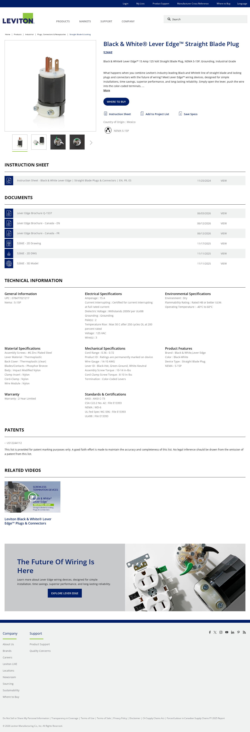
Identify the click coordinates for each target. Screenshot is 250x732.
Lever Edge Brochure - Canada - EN (38, 223)
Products (18, 34)
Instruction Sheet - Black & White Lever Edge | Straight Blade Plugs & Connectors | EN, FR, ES (74, 180)
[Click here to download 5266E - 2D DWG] (9, 253)
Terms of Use (87, 718)
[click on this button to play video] (32, 497)
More (106, 90)
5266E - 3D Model (27, 263)
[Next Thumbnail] (90, 142)
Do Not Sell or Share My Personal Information (26, 718)
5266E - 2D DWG (27, 253)
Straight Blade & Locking (80, 34)
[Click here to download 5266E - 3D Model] (9, 263)
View (224, 180)
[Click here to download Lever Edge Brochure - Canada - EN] (9, 223)
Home (7, 34)
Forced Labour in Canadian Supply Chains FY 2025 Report (196, 718)
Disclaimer (134, 718)
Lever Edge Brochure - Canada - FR (38, 233)
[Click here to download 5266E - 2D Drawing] (9, 243)
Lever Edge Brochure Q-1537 (34, 213)
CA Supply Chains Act (153, 718)
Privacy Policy (120, 718)
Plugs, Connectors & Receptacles (51, 34)
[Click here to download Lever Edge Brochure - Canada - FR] (9, 233)
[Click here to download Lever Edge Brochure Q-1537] (9, 213)
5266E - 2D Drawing (29, 243)
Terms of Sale (104, 718)
